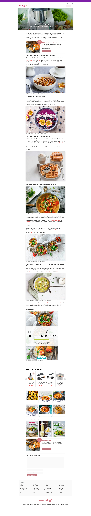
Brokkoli (56, 220)
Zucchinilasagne (59, 271)
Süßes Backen (61, 492)
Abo (51, 5)
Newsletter (57, 504)
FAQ (40, 504)
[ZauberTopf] (23, 5)
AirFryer (20, 484)
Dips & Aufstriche (61, 485)
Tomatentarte (47, 271)
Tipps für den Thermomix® (56, 26)
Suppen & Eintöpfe (49, 492)
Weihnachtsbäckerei (62, 493)
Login (68, 5)
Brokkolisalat (57, 229)
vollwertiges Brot (29, 60)
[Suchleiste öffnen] (72, 5)
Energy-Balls (61, 142)
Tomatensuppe (28, 221)
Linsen (59, 220)
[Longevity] (32, 429)
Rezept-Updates (36, 504)
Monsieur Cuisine (48, 489)
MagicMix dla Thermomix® (64, 504)
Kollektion (39, 222)
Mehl (39, 60)
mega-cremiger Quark (44, 102)
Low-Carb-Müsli (60, 63)
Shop (54, 5)
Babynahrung (48, 484)
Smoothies (45, 98)
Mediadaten (31, 504)
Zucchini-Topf (30, 271)
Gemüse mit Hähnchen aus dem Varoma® (53, 302)
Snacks (34, 492)
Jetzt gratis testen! (46, 448)
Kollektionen (37, 5)
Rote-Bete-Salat (31, 231)
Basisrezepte (21, 485)
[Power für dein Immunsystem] (45, 429)
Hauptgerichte (61, 488)
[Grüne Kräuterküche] (59, 429)
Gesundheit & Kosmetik (46, 26)
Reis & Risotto (61, 491)
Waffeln (51, 148)
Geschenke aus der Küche (23, 488)
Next (65, 379)
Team (28, 504)
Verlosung (47, 493)
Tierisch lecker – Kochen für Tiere (24, 493)
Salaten (31, 232)
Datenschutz (44, 504)
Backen (60, 484)
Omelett (58, 59)
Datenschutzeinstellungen (51, 504)
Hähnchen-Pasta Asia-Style (35, 304)
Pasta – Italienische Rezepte (63, 489)
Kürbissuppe (51, 220)
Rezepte (31, 5)
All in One (34, 484)
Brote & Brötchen (35, 485)
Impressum (24, 504)
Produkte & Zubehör (49, 491)
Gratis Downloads (48, 488)
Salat (20, 492)
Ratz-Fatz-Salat (43, 231)
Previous (26, 379)
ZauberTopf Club (45, 5)
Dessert (47, 485)
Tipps (57, 5)
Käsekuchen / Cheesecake (23, 489)
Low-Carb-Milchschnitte (33, 148)
